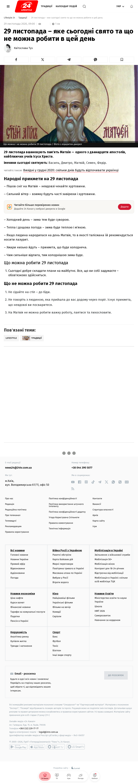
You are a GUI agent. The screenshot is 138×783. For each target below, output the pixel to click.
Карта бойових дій (63, 559)
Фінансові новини (20, 607)
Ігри (95, 526)
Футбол (57, 641)
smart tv (56, 747)
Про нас (9, 499)
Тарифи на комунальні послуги (27, 611)
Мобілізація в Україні (109, 550)
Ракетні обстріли (62, 554)
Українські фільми (63, 602)
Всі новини (17, 550)
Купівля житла (18, 641)
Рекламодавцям (13, 526)
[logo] (26, 6)
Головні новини (19, 554)
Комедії (57, 611)
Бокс (55, 636)
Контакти (97, 499)
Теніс (55, 645)
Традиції (46, 6)
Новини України (19, 559)
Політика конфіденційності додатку (67, 512)
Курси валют (17, 602)
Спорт (56, 632)
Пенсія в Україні (19, 621)
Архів (95, 515)
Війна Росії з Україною (67, 550)
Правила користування (17, 532)
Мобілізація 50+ (103, 559)
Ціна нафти (16, 598)
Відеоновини (17, 568)
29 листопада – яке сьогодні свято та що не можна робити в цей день (67, 18)
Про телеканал (12, 515)
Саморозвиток (103, 615)
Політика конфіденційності (63, 499)
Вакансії (97, 504)
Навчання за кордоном (107, 620)
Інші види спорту (62, 655)
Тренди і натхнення (21, 645)
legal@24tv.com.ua (48, 732)
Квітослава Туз (23, 48)
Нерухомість (18, 632)
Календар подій (66, 6)
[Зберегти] (122, 59)
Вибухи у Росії (60, 577)
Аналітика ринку (19, 636)
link (73, 482)
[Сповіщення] (131, 6)
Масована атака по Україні (67, 573)
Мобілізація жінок (105, 563)
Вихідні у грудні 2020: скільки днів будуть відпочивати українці (70, 170)
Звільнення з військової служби (112, 554)
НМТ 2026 (100, 611)
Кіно (55, 593)
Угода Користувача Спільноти (64, 517)
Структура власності (103, 510)
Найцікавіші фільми (64, 598)
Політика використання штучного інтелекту (66, 505)
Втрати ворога (60, 582)
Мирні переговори (63, 563)
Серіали (57, 616)
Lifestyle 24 (10, 18)
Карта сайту (99, 521)
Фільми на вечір (62, 607)
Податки (15, 616)
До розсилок (116, 675)
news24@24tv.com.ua (18, 467)
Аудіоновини (17, 573)
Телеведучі (10, 521)
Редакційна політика (15, 510)
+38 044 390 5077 (82, 467)
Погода (14, 577)
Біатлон (57, 650)
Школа (98, 606)
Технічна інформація (59, 529)
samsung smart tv (76, 747)
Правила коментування (61, 523)
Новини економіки (22, 593)
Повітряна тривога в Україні (68, 568)
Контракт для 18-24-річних (109, 568)
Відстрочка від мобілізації (109, 573)
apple (37, 747)
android (18, 747)
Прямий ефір (17, 563)
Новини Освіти (104, 593)
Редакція (9, 504)
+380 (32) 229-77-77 (29, 728)
